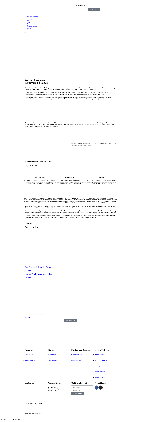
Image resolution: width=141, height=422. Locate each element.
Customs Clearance (32, 26)
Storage (29, 22)
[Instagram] (101, 388)
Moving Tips (30, 23)
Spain (32, 19)
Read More (28, 270)
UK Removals (31, 21)
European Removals (32, 16)
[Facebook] (97, 388)
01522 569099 (80, 6)
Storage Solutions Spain (35, 314)
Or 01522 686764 (37, 392)
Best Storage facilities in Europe (38, 267)
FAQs (28, 25)
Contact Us (30, 28)
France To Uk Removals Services (38, 274)
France (32, 18)
